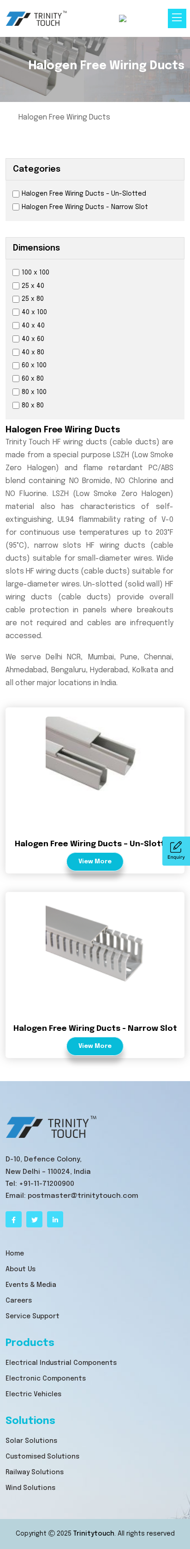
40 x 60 (33, 339)
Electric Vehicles (33, 1394)
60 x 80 (33, 379)
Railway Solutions (35, 1472)
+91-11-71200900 (46, 1184)
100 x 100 (35, 272)
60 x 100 (34, 365)
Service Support (32, 1316)
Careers (19, 1301)
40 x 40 (33, 326)
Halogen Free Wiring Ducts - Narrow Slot (85, 207)
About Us (21, 1269)
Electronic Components (46, 1379)
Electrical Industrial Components (61, 1363)
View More (95, 862)
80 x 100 (34, 392)
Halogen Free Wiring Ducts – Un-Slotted (84, 194)
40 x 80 (33, 352)
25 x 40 (33, 286)
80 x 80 (33, 405)
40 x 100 (34, 312)
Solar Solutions (31, 1441)
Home (15, 1253)
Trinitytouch (93, 1534)
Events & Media (31, 1285)
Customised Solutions (42, 1456)
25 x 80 (33, 299)
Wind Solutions (30, 1488)
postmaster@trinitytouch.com (83, 1196)
